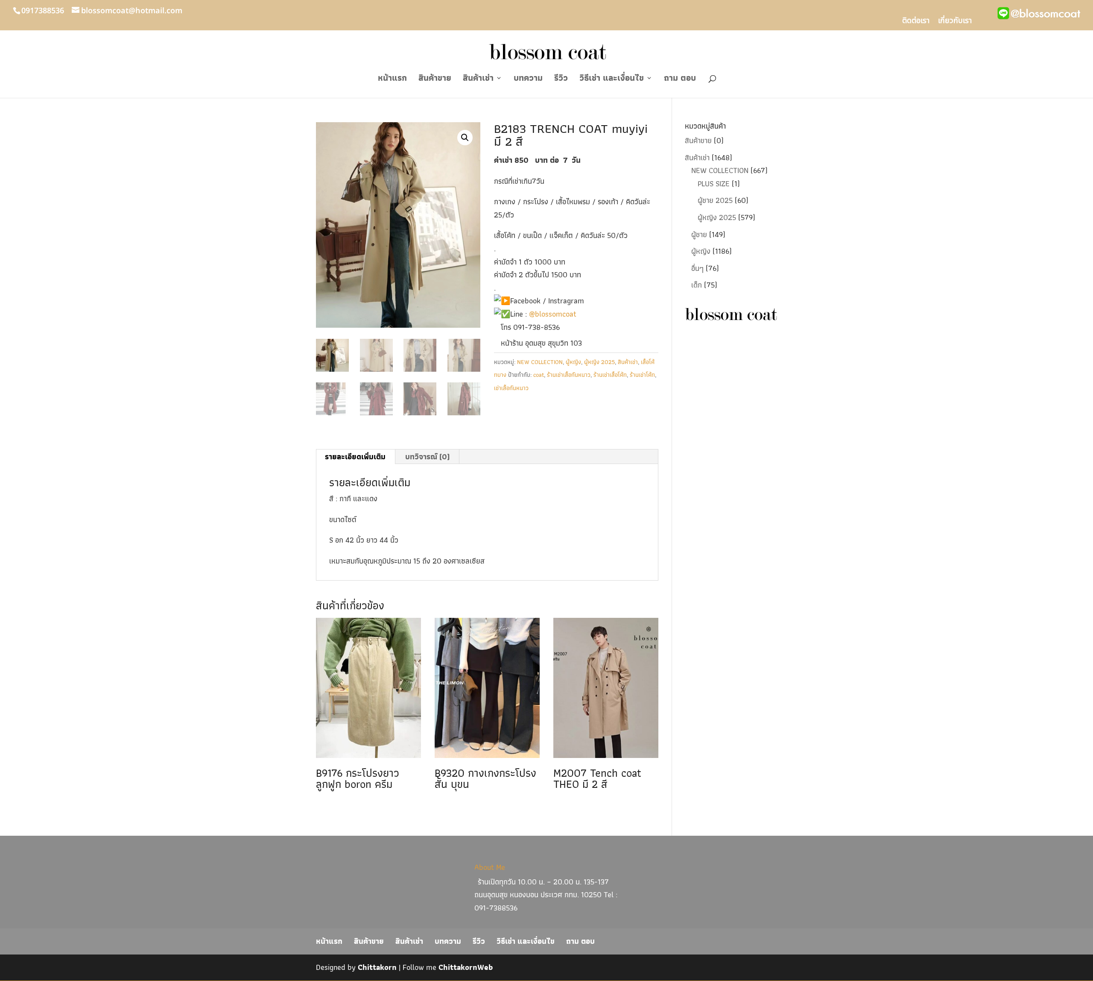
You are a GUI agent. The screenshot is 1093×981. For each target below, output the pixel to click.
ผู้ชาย (699, 234)
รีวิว (561, 80)
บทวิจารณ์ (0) (427, 456)
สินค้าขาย (434, 80)
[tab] (355, 456)
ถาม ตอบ (680, 80)
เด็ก (696, 285)
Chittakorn (377, 967)
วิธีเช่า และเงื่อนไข (611, 80)
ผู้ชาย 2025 (715, 200)
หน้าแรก (392, 80)
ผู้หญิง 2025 (599, 362)
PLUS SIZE (714, 183)
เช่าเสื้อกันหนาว (511, 388)
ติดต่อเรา (915, 21)
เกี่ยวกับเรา (955, 21)
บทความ (528, 80)
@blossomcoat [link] (552, 314)
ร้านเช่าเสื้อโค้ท (610, 374)
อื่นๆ (697, 268)
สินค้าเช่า (478, 80)
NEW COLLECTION (540, 362)
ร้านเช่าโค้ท (642, 374)
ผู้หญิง (573, 362)
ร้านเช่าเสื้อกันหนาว (568, 374)
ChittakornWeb (465, 967)
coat (538, 374)
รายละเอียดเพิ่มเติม (355, 456)
